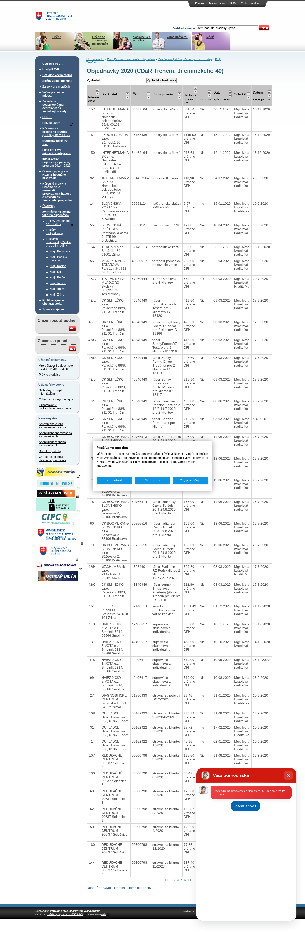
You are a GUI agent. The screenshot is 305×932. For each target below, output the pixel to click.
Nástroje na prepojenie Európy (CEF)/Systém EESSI (56, 132)
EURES (47, 117)
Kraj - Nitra (56, 271)
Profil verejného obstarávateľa (53, 302)
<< (164, 879)
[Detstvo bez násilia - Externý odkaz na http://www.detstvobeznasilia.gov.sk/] (58, 510)
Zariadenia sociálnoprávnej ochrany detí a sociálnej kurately (54, 106)
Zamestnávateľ (177, 37)
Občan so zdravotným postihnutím (100, 40)
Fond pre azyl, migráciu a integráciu (56, 151)
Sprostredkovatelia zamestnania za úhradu (54, 425)
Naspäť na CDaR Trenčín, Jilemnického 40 (119, 888)
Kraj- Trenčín (58, 283)
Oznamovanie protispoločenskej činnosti (55, 406)
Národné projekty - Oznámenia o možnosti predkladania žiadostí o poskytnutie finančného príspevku (57, 192)
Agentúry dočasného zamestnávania (52, 444)
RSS (233, 3)
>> (191, 879)
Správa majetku (53, 309)
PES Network (51, 122)
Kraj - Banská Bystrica (58, 258)
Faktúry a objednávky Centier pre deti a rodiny (58, 242)
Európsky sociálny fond (55, 142)
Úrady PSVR (50, 69)
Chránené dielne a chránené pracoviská (52, 458)
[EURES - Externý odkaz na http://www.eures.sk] (58, 476)
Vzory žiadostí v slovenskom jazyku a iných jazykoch (57, 367)
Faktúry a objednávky (54, 231)
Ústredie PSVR (52, 63)
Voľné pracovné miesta (53, 94)
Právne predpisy (49, 374)
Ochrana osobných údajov (56, 399)
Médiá (210, 37)
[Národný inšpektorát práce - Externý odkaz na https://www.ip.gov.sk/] (57, 559)
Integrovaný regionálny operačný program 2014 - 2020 (56, 162)
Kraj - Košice (58, 266)
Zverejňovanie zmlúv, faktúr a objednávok (56, 213)
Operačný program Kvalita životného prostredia (55, 175)
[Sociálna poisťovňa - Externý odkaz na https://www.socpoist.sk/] (58, 568)
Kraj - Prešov (58, 277)
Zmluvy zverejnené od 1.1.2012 (58, 222)
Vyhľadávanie (184, 28)
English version (250, 3)
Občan (56, 37)
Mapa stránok (217, 3)
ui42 (103, 914)
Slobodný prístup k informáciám (51, 392)
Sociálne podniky (50, 451)
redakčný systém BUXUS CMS (65, 914)
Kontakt (199, 3)
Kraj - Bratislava (60, 251)
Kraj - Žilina (57, 294)
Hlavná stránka (95, 59)
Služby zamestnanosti (57, 81)
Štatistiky (48, 206)
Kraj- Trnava (58, 289)
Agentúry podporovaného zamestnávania (55, 434)
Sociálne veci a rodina (142, 38)
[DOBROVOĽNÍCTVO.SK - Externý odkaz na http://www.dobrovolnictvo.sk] (58, 487)
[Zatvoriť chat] (288, 775)
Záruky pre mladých (56, 86)
